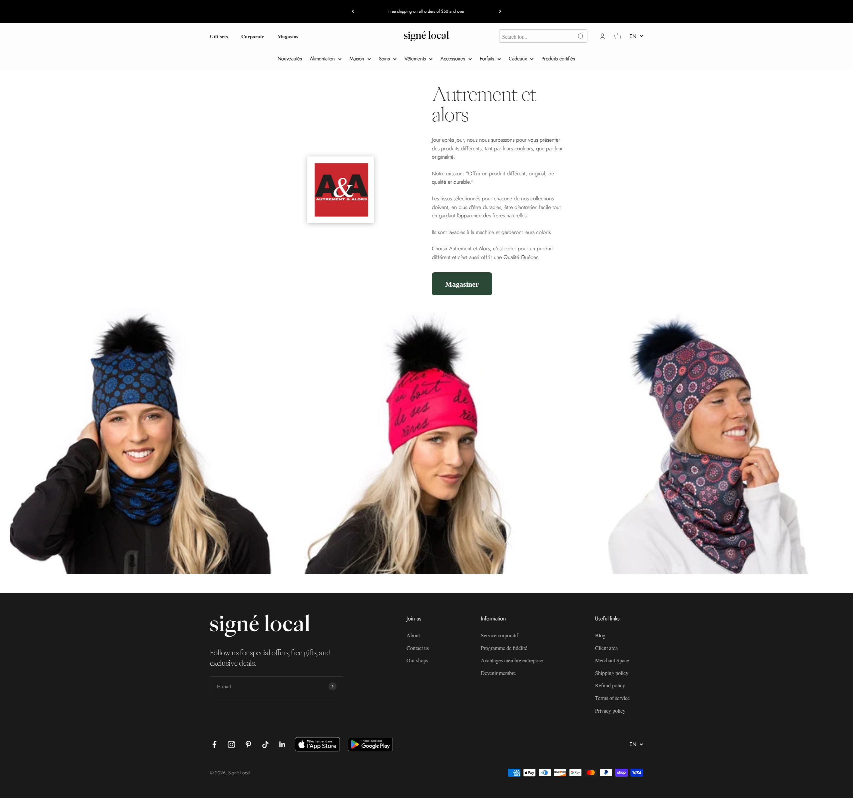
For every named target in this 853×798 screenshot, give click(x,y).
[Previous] (353, 11)
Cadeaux (518, 58)
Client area (606, 647)
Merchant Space (612, 660)
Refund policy (610, 685)
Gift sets (219, 36)
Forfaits (487, 58)
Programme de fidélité (504, 647)
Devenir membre (498, 672)
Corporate (252, 36)
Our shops (417, 660)
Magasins (288, 36)
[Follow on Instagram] (231, 744)
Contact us (418, 647)
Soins (384, 58)
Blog (600, 635)
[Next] (500, 11)
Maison (357, 58)
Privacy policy (610, 710)
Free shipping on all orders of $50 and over (426, 11)
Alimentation (322, 58)
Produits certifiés (558, 58)
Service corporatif (499, 635)
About (413, 635)
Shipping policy (611, 672)
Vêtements (415, 58)
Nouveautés (290, 58)
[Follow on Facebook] (214, 744)
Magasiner (462, 283)
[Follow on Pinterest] (248, 744)
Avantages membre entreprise (512, 660)
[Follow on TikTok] (265, 744)
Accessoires (452, 58)
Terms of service (612, 697)
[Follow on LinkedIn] (282, 744)
